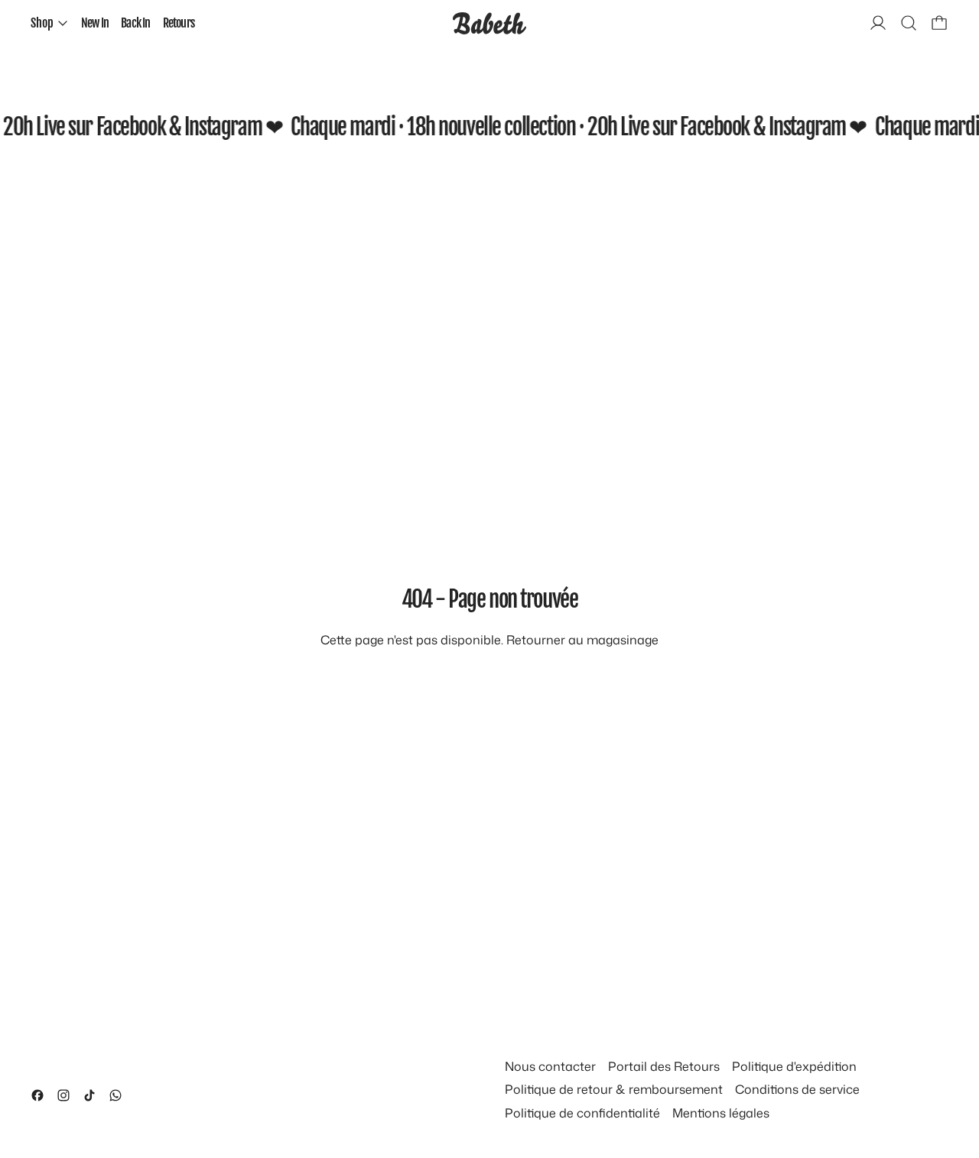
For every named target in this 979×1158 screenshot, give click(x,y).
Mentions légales (720, 1112)
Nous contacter (550, 1066)
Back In (135, 23)
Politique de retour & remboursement (614, 1089)
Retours (178, 23)
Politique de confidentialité (582, 1112)
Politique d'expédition (794, 1066)
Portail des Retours (664, 1066)
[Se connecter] (878, 23)
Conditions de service (797, 1089)
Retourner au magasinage (582, 639)
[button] (908, 23)
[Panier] (939, 23)
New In (95, 23)
